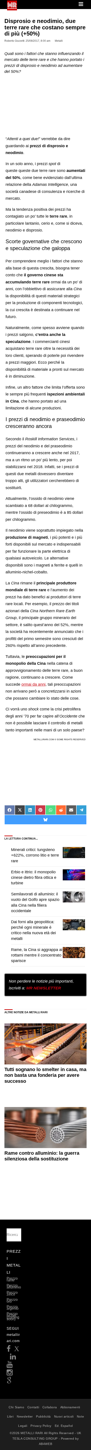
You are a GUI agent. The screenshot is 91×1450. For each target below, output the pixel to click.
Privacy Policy (40, 1425)
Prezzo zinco (12, 1293)
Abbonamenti (70, 1407)
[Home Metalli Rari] (12, 9)
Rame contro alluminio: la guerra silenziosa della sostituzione (41, 1156)
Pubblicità (43, 1416)
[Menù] (81, 4)
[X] (16, 1350)
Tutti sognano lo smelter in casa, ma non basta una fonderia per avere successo (45, 1075)
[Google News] (9, 1382)
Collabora (49, 1407)
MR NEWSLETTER (43, 988)
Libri (10, 1416)
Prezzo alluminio (14, 1286)
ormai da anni (33, 684)
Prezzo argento (13, 1307)
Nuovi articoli (64, 1416)
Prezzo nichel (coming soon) (13, 1316)
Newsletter (25, 1416)
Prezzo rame (12, 1279)
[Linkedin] (13, 1358)
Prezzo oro (12, 1300)
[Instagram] (10, 1374)
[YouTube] (10, 1366)
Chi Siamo (16, 1407)
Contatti (33, 1407)
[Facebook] (9, 1350)
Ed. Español (64, 1425)
